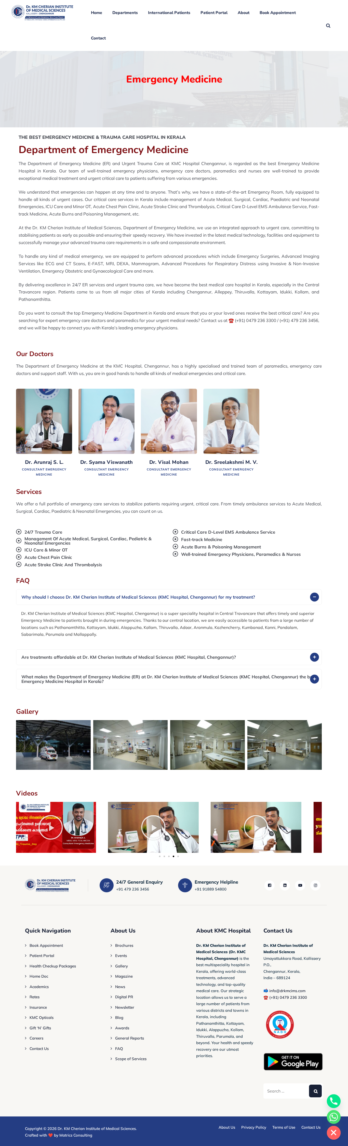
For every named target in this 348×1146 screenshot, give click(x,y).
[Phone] (334, 1101)
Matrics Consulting (75, 1135)
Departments (125, 13)
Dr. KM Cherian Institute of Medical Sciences (97, 1128)
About (243, 13)
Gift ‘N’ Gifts (40, 1028)
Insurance (38, 1007)
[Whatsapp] (334, 1117)
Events (121, 955)
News (120, 986)
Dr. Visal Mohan (169, 462)
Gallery (121, 966)
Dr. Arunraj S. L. (44, 462)
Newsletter (124, 1007)
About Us (227, 1127)
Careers (36, 1038)
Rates (34, 996)
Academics (39, 986)
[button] (169, 597)
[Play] (66, 827)
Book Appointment (278, 13)
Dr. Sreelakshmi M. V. (231, 462)
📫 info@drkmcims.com (284, 990)
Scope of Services (130, 1058)
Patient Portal (213, 13)
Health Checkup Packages (53, 966)
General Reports (129, 1038)
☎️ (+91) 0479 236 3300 (285, 997)
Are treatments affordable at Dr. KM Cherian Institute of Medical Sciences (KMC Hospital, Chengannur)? (128, 657)
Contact (98, 38)
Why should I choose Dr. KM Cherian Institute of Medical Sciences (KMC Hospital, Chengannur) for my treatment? (138, 597)
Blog (119, 1017)
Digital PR (124, 996)
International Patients (169, 13)
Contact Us (39, 1048)
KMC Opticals (41, 1017)
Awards (122, 1028)
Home (96, 13)
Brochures (124, 945)
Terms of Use (283, 1127)
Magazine (124, 976)
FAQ (119, 1048)
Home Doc (39, 976)
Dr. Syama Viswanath (106, 462)
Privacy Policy (253, 1127)
